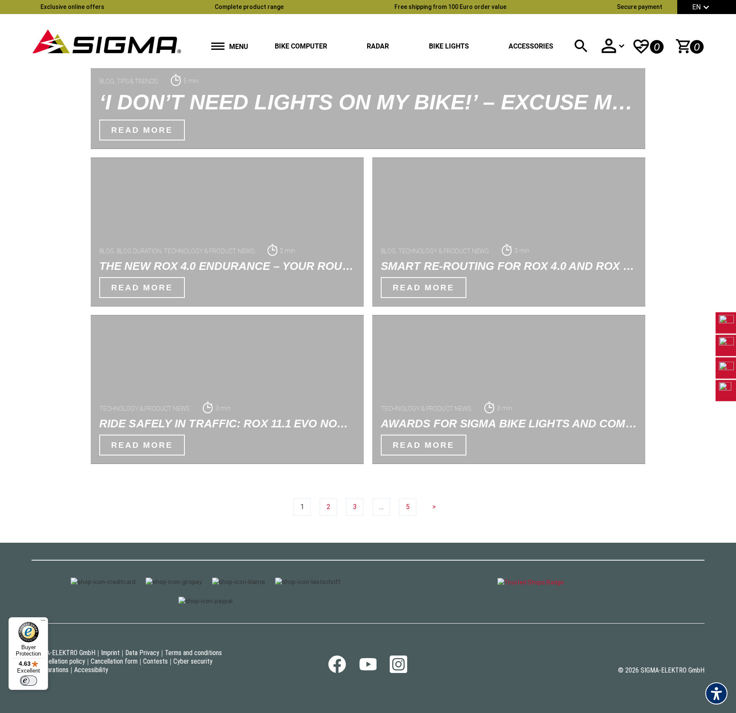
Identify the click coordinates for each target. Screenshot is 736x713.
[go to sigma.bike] (106, 41)
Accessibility (91, 670)
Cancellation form (114, 661)
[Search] (581, 46)
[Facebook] (337, 671)
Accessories (531, 46)
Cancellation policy (60, 661)
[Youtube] (368, 668)
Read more (142, 130)
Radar (378, 46)
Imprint (110, 653)
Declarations (52, 670)
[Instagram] (398, 671)
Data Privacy (142, 653)
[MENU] (217, 47)
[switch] (28, 681)
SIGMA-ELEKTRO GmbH (63, 653)
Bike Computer (301, 46)
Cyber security (193, 661)
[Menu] (43, 622)
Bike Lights (449, 46)
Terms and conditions (193, 653)
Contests (155, 661)
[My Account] (612, 45)
